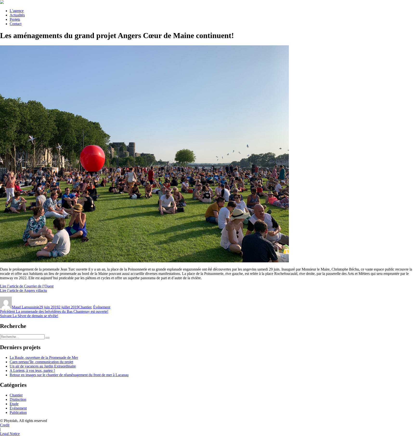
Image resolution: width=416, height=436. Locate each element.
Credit (4, 425)
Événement (101, 307)
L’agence (17, 11)
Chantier (84, 307)
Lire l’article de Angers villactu (23, 290)
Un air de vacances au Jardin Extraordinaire (43, 366)
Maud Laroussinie (25, 307)
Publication (18, 412)
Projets (15, 19)
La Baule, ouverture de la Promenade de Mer (44, 357)
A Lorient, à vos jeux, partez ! (32, 370)
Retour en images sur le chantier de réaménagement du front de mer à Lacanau (69, 375)
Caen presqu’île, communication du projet (41, 362)
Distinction (18, 399)
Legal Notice (10, 434)
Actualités (17, 15)
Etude (14, 404)
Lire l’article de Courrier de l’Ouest (26, 286)
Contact (15, 24)
